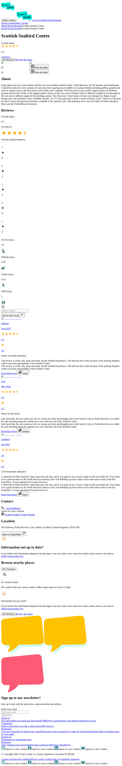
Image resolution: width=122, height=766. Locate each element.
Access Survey (20, 745)
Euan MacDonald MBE (36, 721)
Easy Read (60, 745)
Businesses (49, 20)
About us (5, 718)
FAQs (67, 745)
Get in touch (90, 721)
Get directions (8, 60)
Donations (6, 739)
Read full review (9, 373)
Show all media (40, 67)
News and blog (55, 721)
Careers (80, 721)
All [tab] (3, 569)
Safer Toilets (7, 745)
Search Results (14, 28)
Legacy (28, 739)
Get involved (38, 20)
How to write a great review (28, 726)
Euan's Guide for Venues (75, 731)
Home (4, 28)
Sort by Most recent (10, 315)
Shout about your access (52, 731)
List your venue (8, 731)
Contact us (6, 759)
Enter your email (9, 709)
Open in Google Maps (12, 534)
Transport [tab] (11, 569)
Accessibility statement (68, 759)
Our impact (6, 721)
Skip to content (8, 20)
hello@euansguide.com (12, 556)
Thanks (25, 373)
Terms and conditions (21, 759)
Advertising (92, 731)
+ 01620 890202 (12, 508)
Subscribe (6, 715)
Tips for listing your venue (28, 731)
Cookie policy (51, 759)
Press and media (69, 721)
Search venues (8, 23)
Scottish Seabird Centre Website (20, 514)
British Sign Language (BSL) (41, 745)
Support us (6, 737)
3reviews (5, 57)
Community (6, 723)
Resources (6, 742)
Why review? (47, 726)
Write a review (21, 23)
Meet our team (18, 721)
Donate (57, 20)
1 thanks (25, 431)
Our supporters (18, 739)
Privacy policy (38, 759)
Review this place (24, 59)
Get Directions (8, 614)
